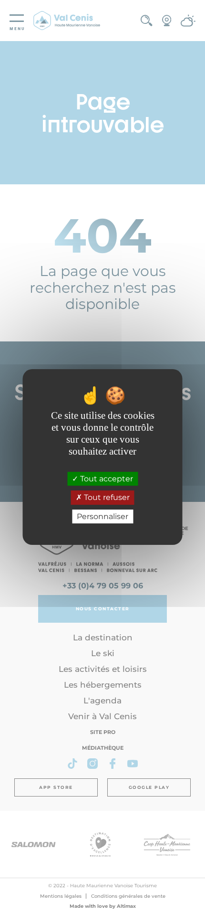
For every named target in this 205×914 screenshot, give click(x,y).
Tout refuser (106, 497)
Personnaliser (102, 516)
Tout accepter (105, 478)
